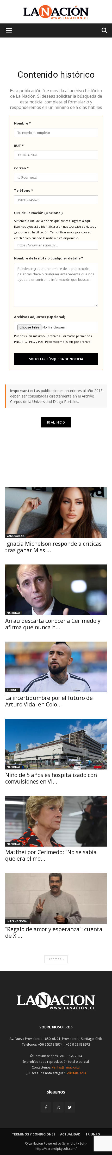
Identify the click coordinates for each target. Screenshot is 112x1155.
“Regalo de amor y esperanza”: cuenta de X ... (53, 932)
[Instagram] (58, 1107)
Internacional (17, 921)
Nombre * (22, 123)
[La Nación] (56, 12)
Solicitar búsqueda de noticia (56, 359)
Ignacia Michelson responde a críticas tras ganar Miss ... (53, 547)
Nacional (13, 613)
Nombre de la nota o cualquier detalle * (48, 258)
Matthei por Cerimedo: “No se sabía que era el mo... (51, 855)
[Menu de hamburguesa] (9, 30)
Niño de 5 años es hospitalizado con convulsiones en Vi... (51, 778)
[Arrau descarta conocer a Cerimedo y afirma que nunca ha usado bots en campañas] (56, 589)
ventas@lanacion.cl (66, 1067)
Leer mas (54, 959)
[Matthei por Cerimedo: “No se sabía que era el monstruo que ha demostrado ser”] (56, 821)
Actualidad (70, 1134)
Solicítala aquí (76, 1073)
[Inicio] (56, 1007)
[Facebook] (46, 1107)
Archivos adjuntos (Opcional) (39, 316)
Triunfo (12, 690)
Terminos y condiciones (33, 1134)
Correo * (21, 168)
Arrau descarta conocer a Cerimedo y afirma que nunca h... (53, 624)
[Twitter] (70, 1107)
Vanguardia (15, 536)
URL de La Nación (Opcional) (38, 212)
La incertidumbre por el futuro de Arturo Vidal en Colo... (49, 701)
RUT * (19, 145)
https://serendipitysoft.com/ (56, 1148)
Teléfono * (23, 190)
